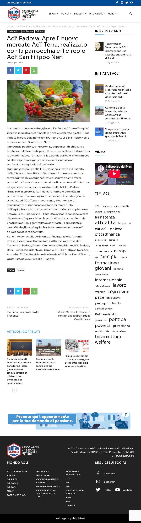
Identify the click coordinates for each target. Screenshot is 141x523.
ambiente (107, 206)
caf (129, 223)
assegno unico (112, 211)
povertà (103, 325)
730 (97, 206)
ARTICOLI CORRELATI (23, 332)
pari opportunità (108, 303)
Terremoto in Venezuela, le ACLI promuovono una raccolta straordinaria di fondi (118, 51)
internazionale (108, 280)
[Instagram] (122, 2)
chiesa (116, 229)
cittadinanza (107, 234)
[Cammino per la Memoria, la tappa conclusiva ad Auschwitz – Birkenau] (48, 347)
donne (98, 251)
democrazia (100, 240)
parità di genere (104, 308)
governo (118, 269)
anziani (98, 212)
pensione (101, 320)
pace (99, 297)
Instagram (109, 481)
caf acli (101, 229)
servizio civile (102, 331)
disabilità (122, 245)
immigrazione (101, 274)
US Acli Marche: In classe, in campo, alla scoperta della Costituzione (73, 316)
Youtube (127, 490)
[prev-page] (9, 390)
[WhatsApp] (34, 70)
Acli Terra (40, 31)
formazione (107, 263)
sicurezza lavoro (119, 331)
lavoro (21, 270)
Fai (96, 257)
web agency (63, 518)
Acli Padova (39, 26)
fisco (123, 257)
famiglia (108, 257)
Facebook (109, 473)
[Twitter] (126, 2)
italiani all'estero (102, 286)
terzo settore (108, 337)
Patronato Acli (107, 314)
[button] (130, 13)
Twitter (107, 490)
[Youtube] (131, 2)
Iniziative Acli (23, 26)
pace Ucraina (113, 298)
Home (10, 26)
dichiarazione (101, 245)
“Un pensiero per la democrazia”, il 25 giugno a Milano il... (117, 133)
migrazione (118, 291)
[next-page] (14, 390)
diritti (113, 245)
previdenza (121, 326)
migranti (100, 291)
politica (117, 319)
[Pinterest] (26, 70)
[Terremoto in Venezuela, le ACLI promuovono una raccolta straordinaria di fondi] (99, 46)
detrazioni (113, 240)
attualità (105, 222)
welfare (103, 342)
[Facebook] (117, 2)
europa (121, 251)
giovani (103, 268)
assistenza (105, 217)
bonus (122, 223)
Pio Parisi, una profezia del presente (23, 314)
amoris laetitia (121, 206)
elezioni (108, 251)
